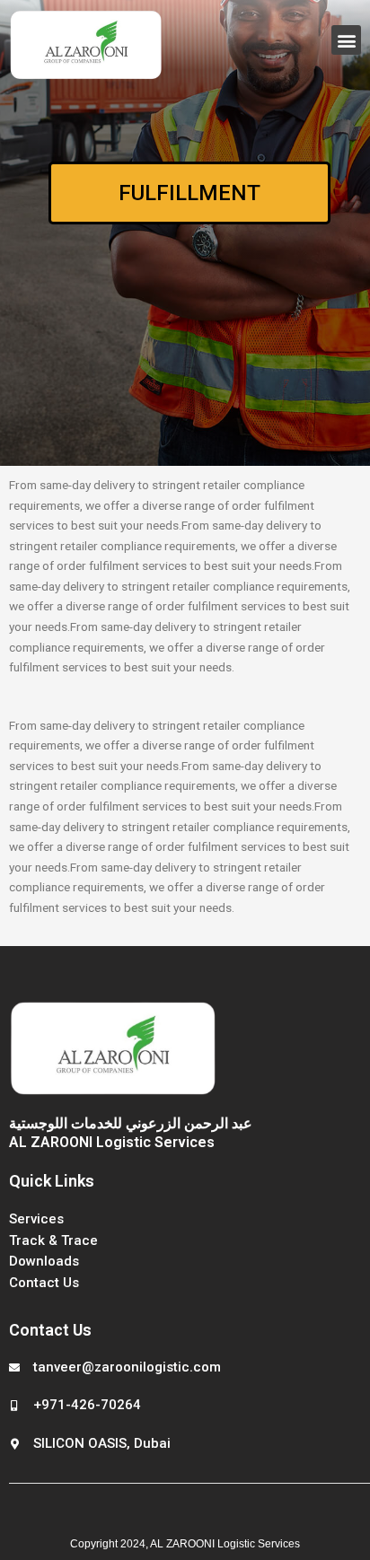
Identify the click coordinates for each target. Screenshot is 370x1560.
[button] (346, 40)
